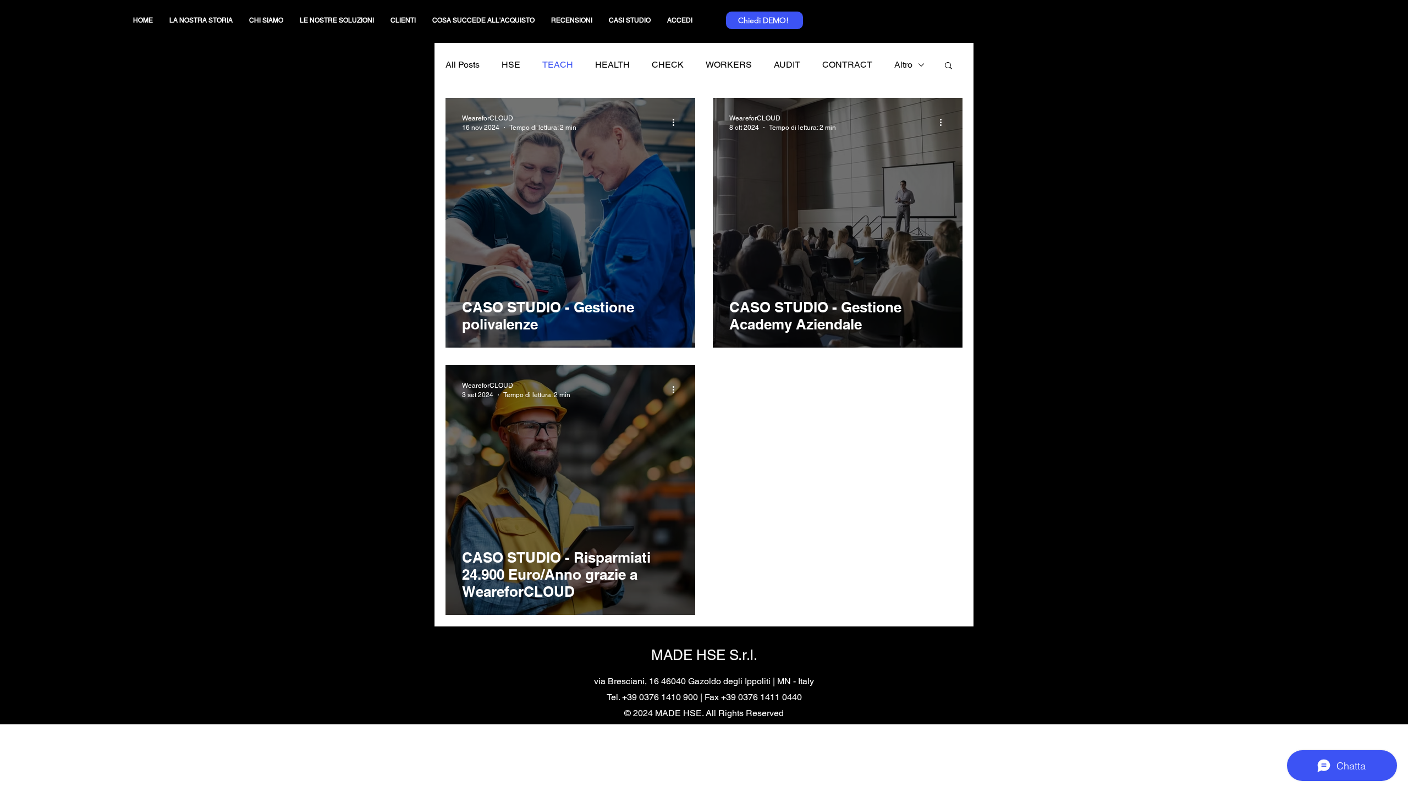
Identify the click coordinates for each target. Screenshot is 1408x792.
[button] (948, 66)
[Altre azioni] (677, 122)
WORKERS (729, 64)
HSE (511, 64)
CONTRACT (847, 64)
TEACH (557, 64)
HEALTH (612, 64)
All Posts (463, 64)
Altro (903, 64)
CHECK (668, 64)
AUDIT (787, 64)
